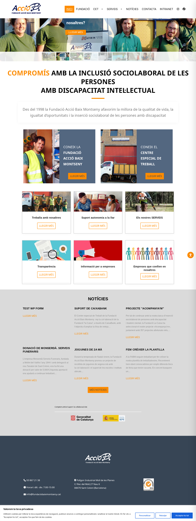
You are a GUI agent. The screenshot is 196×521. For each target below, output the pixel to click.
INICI (69, 9)
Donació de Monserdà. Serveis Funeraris (46, 350)
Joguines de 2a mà (88, 349)
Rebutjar (163, 515)
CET (96, 9)
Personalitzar (145, 515)
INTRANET (166, 9)
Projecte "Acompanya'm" (145, 308)
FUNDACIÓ (83, 9)
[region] (98, 513)
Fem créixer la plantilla (145, 349)
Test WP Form (33, 308)
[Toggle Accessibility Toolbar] (190, 255)
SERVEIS (112, 9)
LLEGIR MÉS (30, 315)
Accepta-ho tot (182, 515)
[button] (48, 56)
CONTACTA (149, 9)
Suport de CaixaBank (90, 308)
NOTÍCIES (132, 9)
